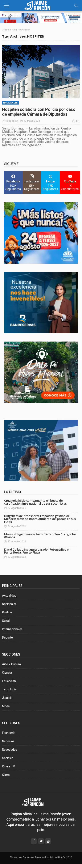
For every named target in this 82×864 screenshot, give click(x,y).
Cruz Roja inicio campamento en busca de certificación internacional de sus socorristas (35, 502)
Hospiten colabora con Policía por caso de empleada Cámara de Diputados (38, 112)
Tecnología (9, 689)
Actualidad (9, 595)
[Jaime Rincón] (41, 5)
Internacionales (12, 629)
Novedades (9, 749)
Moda (6, 706)
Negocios (8, 741)
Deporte (7, 637)
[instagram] (48, 841)
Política (7, 612)
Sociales (7, 758)
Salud (6, 620)
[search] (76, 5)
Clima (6, 774)
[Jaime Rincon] (36, 801)
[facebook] (34, 841)
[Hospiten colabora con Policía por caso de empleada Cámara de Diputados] (41, 71)
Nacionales (10, 102)
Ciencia (7, 672)
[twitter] (41, 841)
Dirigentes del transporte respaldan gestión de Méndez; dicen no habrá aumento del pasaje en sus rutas (40, 519)
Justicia (7, 697)
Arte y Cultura (11, 664)
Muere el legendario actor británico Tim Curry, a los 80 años (40, 535)
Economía (8, 732)
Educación (9, 681)
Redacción (11, 120)
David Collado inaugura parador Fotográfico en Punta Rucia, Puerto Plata (37, 550)
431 (77, 121)
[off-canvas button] (6, 5)
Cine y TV (8, 766)
